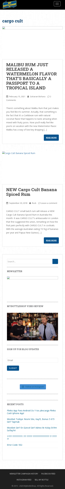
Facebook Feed (48, 473)
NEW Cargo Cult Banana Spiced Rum (31, 192)
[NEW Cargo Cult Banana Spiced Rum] (32, 167)
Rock (34, 203)
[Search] (55, 261)
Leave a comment (49, 203)
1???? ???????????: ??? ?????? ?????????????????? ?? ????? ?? (32, 437)
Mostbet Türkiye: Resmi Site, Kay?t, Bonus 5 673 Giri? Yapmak (30, 420)
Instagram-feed (24, 479)
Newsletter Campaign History (24, 473)
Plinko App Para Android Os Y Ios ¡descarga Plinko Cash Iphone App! (31, 412)
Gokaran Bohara (37, 96)
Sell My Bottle (41, 479)
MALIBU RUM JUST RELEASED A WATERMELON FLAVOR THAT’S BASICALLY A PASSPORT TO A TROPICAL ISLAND (31, 76)
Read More (51, 137)
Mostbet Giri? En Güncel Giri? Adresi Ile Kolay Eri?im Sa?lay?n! (32, 429)
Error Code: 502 (14, 444)
